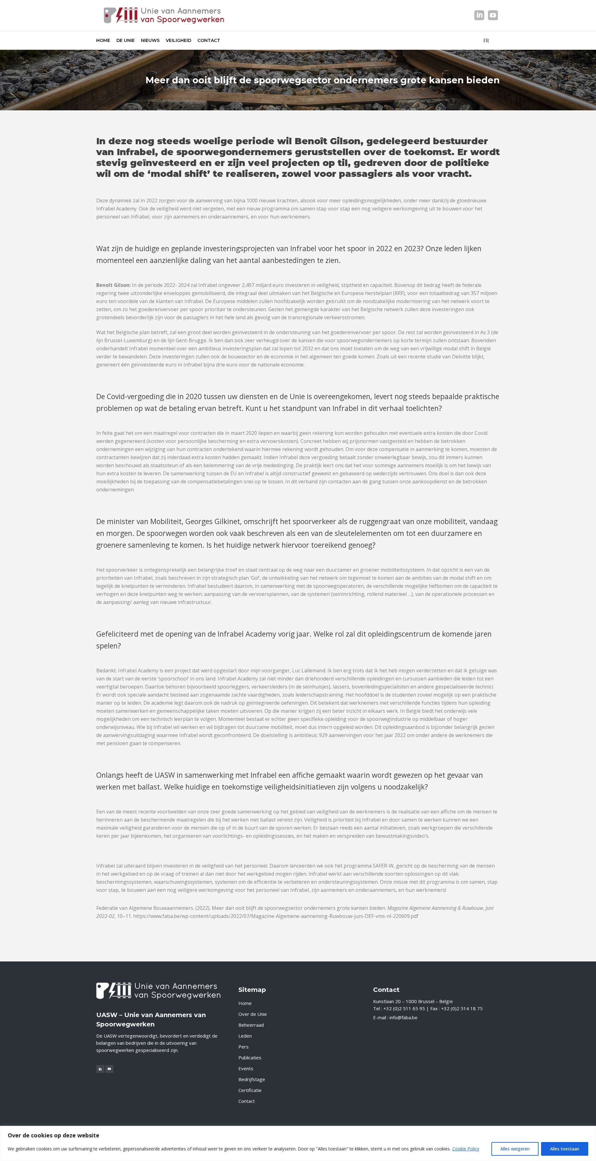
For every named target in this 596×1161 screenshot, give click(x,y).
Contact (246, 1101)
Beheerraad (251, 1025)
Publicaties (249, 1057)
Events (245, 1068)
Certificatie (250, 1090)
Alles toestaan (564, 1149)
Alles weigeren (515, 1149)
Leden (245, 1036)
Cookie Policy (465, 1149)
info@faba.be (404, 1017)
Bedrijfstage (251, 1079)
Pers (243, 1047)
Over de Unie (252, 1014)
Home (245, 1003)
